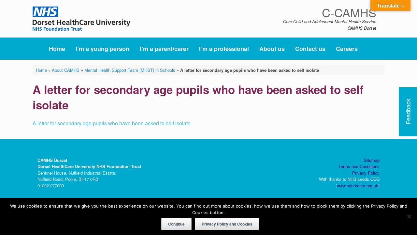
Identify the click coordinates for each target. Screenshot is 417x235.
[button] (374, 49)
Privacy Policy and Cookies (227, 224)
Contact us (310, 48)
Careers (347, 48)
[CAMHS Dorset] (81, 19)
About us (272, 48)
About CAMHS (65, 70)
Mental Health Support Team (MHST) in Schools (129, 70)
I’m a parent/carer (164, 48)
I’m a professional (224, 48)
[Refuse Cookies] (409, 216)
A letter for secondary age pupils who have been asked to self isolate (112, 123)
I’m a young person (102, 48)
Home (57, 48)
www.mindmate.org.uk (357, 185)
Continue (176, 224)
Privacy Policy (366, 173)
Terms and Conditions (359, 166)
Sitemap (372, 160)
